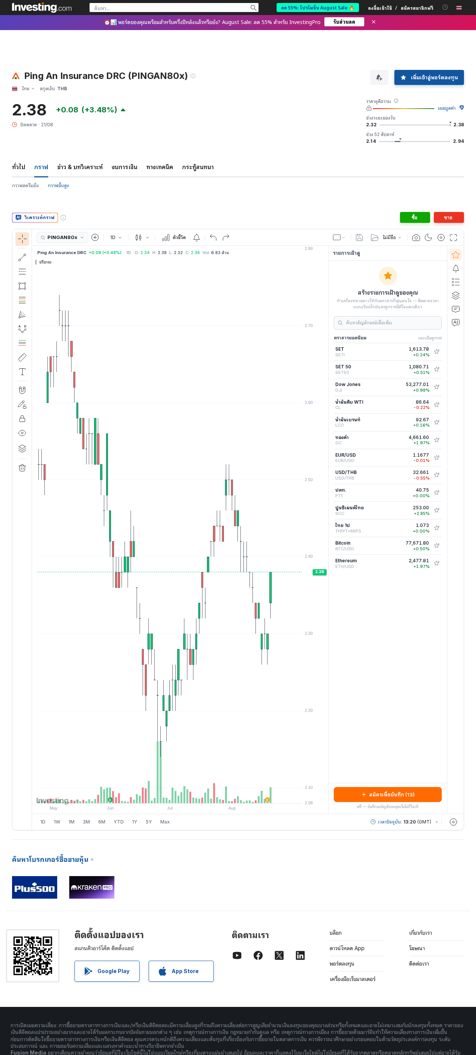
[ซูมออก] (160, 794)
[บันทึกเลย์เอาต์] (359, 237)
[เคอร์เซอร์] (22, 239)
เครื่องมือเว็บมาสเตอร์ (353, 979)
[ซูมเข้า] (170, 794)
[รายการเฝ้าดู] (456, 255)
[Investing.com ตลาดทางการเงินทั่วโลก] (41, 7)
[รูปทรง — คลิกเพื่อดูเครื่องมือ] (22, 286)
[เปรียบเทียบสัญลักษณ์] (95, 237)
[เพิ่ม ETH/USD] (436, 563)
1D (43, 822)
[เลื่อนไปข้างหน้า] (190, 794)
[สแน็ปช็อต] (416, 237)
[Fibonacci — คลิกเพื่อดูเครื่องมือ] (22, 300)
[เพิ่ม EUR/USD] (436, 458)
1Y (134, 822)
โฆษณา (417, 948)
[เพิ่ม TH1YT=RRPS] (436, 528)
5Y (149, 822)
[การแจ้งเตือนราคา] (196, 237)
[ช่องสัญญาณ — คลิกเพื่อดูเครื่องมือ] (22, 272)
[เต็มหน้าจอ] (453, 237)
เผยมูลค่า (447, 108)
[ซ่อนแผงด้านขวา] (326, 530)
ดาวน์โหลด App (347, 948)
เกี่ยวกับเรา (420, 932)
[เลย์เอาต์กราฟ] (339, 237)
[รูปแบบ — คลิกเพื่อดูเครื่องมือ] (22, 329)
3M (86, 822)
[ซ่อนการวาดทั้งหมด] (22, 433)
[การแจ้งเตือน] (456, 268)
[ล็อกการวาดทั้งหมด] (22, 418)
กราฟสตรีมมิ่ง (25, 185)
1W (57, 822)
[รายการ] (456, 282)
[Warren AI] (456, 322)
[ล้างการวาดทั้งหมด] (22, 468)
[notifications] (445, 7)
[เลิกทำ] (213, 237)
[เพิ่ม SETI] (436, 352)
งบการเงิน (124, 167)
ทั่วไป (18, 167)
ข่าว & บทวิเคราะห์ (80, 167)
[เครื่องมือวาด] (34, 529)
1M (71, 822)
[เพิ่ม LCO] (436, 422)
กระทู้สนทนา (198, 167)
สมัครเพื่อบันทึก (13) (392, 795)
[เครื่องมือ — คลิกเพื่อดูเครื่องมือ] (22, 357)
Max (165, 822)
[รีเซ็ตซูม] (200, 794)
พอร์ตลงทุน (342, 963)
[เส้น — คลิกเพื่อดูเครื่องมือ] (22, 257)
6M (101, 822)
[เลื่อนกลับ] (180, 794)
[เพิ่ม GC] (436, 440)
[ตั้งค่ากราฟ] (441, 237)
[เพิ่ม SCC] (436, 510)
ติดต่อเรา (419, 963)
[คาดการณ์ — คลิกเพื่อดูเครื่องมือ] (22, 343)
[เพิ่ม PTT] (436, 492)
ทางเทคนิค (159, 167)
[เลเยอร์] (22, 448)
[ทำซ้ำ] (225, 237)
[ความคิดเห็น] (456, 309)
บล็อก (336, 932)
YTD (119, 822)
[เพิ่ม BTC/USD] (436, 545)
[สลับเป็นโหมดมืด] (428, 237)
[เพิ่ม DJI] (436, 387)
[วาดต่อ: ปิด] (22, 404)
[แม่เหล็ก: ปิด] (22, 390)
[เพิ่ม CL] (436, 405)
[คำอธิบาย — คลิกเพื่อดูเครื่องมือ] (22, 371)
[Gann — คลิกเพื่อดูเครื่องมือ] (22, 314)
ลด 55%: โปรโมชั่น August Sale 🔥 (317, 7)
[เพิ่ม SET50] (436, 369)
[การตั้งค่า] (453, 822)
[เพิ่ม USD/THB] (436, 475)
